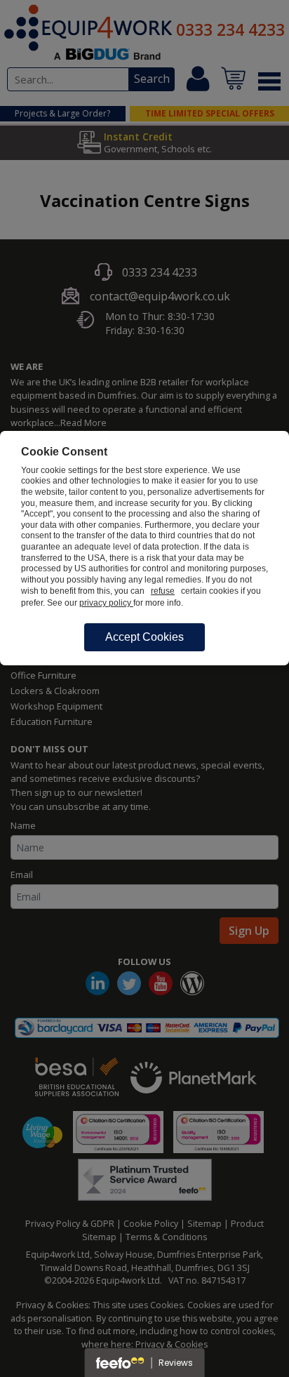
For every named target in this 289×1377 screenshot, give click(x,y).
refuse (163, 591)
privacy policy (106, 603)
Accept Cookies (144, 637)
